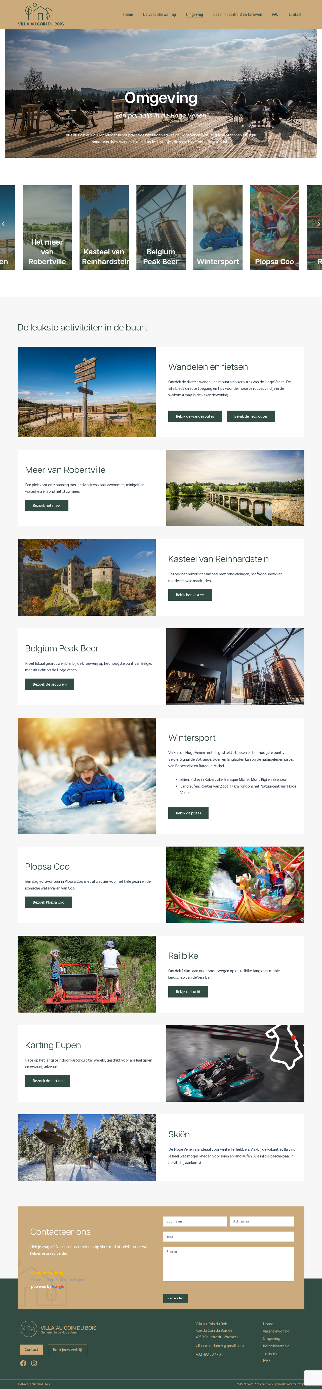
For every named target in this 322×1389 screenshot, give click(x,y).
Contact (295, 14)
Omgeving (194, 14)
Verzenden (176, 1298)
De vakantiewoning (159, 14)
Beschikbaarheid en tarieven (237, 14)
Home (128, 14)
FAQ (275, 14)
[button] (3, 224)
